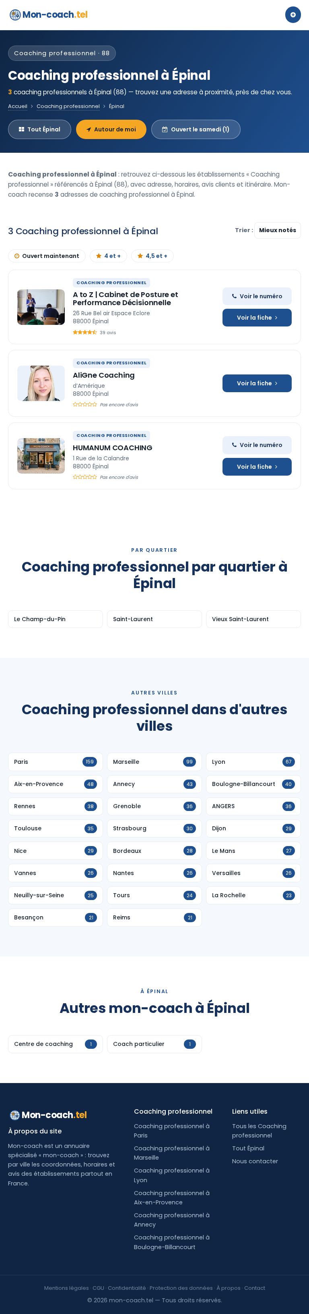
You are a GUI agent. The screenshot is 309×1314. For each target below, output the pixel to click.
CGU (98, 1288)
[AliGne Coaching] (41, 383)
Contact (254, 1288)
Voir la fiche (254, 318)
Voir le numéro (261, 296)
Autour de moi (115, 129)
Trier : (244, 230)
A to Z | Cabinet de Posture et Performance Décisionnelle (125, 298)
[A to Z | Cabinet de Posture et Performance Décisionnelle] (41, 307)
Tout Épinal (43, 129)
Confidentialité (127, 1288)
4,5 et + (156, 256)
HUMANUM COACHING (112, 448)
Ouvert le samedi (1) (200, 129)
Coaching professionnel (68, 106)
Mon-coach (55, 14)
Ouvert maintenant (50, 256)
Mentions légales (66, 1288)
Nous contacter (255, 1161)
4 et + (112, 256)
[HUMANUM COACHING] (41, 456)
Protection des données (181, 1288)
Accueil (17, 106)
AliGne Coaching (104, 375)
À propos (228, 1288)
